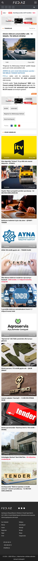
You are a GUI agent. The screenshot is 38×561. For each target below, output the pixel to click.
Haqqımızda (22, 536)
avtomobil (14, 108)
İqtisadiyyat (22, 525)
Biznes (3, 525)
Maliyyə (21, 522)
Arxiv (2, 536)
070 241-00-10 (7, 542)
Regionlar (4, 530)
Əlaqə (20, 533)
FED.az (5, 76)
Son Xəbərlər (4, 522)
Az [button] (34, 7)
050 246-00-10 (8, 545)
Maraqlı (21, 527)
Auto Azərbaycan (9, 119)
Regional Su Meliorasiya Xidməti (14, 114)
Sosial (3, 527)
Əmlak (21, 530)
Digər (2, 533)
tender (6, 108)
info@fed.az (6, 548)
